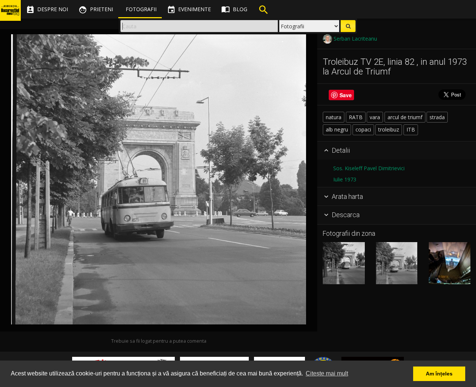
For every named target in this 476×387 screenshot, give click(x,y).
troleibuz (388, 129)
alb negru (337, 129)
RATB (356, 117)
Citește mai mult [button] (327, 373)
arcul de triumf (404, 117)
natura (333, 117)
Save (346, 94)
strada (437, 117)
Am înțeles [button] (439, 374)
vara (375, 117)
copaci (363, 129)
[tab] (396, 151)
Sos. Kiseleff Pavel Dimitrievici (369, 168)
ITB (410, 129)
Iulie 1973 (344, 179)
